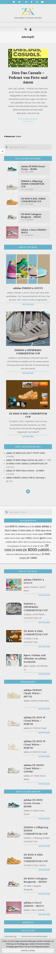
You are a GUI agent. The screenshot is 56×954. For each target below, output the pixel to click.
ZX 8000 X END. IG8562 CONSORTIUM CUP (33, 200)
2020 (7, 526)
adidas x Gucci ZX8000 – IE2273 (34, 904)
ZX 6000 (17, 550)
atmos (48, 530)
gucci (43, 537)
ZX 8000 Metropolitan (21, 554)
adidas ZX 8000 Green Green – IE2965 (33, 167)
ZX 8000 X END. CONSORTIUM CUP (28, 415)
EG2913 (29, 534)
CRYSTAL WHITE (10, 534)
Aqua (43, 530)
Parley (48, 542)
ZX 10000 (32, 558)
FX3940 (47, 534)
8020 (27, 527)
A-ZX (32, 526)
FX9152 (12, 538)
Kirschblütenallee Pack (37, 542)
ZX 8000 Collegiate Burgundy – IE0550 (31, 215)
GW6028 (8, 542)
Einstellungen (28, 951)
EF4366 (18, 534)
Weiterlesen (28, 119)
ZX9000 (22, 558)
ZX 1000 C (41, 546)
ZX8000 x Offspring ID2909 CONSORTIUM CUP (32, 184)
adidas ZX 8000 (18, 530)
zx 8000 (30, 549)
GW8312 (15, 542)
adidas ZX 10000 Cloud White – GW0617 (34, 768)
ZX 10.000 (34, 546)
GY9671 (20, 542)
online (12, 136)
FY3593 (17, 538)
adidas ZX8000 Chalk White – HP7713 (33, 693)
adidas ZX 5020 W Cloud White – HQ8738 (34, 720)
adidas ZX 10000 (33, 530)
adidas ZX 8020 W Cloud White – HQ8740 (35, 744)
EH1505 (35, 534)
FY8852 (29, 538)
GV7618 (49, 538)
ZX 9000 (46, 554)
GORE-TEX (35, 538)
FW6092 (40, 534)
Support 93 (26, 546)
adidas (38, 526)
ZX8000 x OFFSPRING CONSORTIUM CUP (28, 352)
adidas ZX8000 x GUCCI (28, 288)
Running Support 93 (14, 546)
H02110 (26, 542)
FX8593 (6, 538)
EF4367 (23, 534)
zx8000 (43, 549)
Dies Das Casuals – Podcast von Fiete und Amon (28, 77)
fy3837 (23, 538)
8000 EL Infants (18, 526)
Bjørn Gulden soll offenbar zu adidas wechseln (35, 658)
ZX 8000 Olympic (35, 554)
